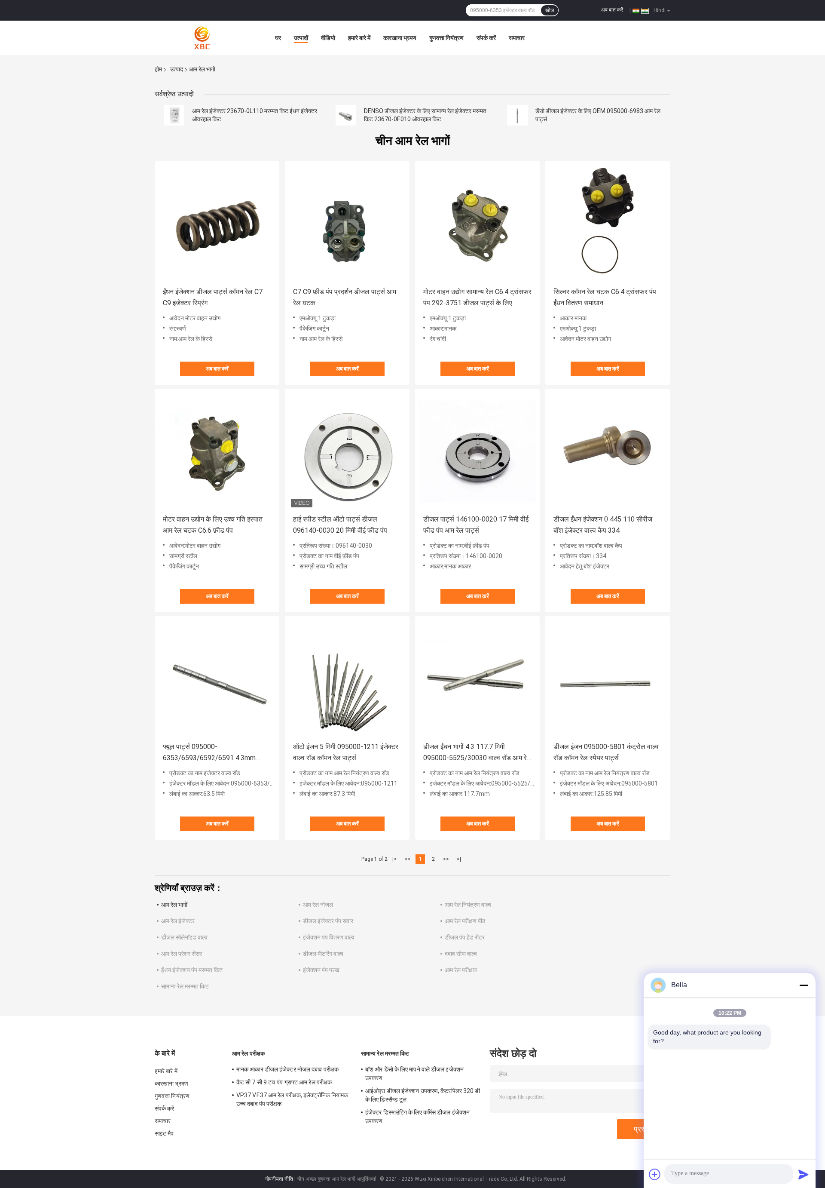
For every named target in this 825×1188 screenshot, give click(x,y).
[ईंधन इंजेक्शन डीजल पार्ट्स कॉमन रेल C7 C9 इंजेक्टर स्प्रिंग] (217, 223)
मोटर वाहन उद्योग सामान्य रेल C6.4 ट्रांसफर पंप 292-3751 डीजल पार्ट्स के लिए (477, 297)
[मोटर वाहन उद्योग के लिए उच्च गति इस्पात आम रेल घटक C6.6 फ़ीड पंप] (217, 451)
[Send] (803, 1174)
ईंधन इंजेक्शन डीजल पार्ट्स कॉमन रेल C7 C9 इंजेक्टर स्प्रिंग (213, 297)
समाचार (517, 37)
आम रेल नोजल (318, 904)
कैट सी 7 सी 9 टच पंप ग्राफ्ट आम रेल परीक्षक (284, 1082)
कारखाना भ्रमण (399, 37)
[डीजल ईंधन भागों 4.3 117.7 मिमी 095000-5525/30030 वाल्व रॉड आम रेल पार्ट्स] (477, 678)
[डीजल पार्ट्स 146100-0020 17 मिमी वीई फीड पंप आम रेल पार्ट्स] (477, 451)
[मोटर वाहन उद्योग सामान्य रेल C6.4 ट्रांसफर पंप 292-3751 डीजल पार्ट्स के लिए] (477, 223)
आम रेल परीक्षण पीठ (465, 921)
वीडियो (328, 37)
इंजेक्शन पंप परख (321, 970)
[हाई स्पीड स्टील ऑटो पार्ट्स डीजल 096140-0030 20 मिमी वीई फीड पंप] (347, 451)
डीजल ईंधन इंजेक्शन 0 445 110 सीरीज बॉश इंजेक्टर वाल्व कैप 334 (602, 524)
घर (278, 37)
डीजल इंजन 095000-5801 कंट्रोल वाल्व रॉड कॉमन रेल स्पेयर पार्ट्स (606, 752)
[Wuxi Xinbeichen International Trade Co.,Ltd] (202, 38)
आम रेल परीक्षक (461, 970)
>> (446, 859)
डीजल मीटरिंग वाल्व (323, 953)
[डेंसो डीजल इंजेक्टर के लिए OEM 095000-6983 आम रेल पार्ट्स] (517, 115)
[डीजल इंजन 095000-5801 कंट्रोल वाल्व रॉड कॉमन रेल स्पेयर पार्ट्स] (607, 678)
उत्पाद (176, 69)
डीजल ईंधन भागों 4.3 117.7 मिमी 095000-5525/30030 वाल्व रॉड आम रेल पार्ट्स (477, 753)
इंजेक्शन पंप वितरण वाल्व (328, 937)
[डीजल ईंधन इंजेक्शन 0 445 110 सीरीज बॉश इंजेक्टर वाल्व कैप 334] (607, 451)
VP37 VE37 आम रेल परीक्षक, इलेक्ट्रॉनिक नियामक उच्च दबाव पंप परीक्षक (292, 1099)
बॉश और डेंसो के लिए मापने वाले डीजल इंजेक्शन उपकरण (414, 1073)
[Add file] (655, 1174)
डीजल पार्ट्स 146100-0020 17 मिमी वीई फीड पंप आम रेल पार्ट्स (476, 524)
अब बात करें (612, 10)
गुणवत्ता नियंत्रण (446, 37)
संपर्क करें (486, 37)
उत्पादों (301, 37)
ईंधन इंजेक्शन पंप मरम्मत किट (192, 970)
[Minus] (803, 985)
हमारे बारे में (359, 37)
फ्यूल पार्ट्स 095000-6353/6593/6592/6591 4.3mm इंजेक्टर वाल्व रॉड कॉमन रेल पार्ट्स (209, 753)
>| (459, 859)
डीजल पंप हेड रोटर (465, 937)
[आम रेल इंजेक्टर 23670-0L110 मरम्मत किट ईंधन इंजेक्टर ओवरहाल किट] (174, 115)
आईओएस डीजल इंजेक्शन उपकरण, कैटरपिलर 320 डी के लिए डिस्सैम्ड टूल (422, 1095)
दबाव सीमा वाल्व (461, 953)
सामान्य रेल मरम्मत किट (185, 986)
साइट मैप (164, 1133)
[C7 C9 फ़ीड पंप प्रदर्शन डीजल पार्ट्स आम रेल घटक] (347, 223)
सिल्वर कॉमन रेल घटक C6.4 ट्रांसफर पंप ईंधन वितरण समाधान (604, 297)
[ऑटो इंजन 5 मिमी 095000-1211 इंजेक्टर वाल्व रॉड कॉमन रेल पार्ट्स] (347, 678)
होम (158, 69)
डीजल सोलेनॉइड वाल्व (184, 937)
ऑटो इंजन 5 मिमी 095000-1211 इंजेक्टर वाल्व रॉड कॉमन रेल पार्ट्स (345, 752)
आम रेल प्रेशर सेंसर (181, 953)
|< (394, 859)
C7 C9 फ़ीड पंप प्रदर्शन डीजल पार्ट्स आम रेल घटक (344, 297)
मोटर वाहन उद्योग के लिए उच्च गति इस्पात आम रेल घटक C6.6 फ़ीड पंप (213, 524)
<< (407, 859)
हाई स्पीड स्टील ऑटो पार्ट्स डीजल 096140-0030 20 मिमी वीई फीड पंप (340, 524)
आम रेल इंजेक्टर (178, 921)
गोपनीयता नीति (279, 1179)
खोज (549, 10)
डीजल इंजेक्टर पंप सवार (328, 921)
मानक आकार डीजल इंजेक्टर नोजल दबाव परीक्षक (287, 1069)
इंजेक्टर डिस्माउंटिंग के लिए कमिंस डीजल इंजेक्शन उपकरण (417, 1116)
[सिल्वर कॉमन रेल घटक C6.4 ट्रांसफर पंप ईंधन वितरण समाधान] (607, 223)
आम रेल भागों (174, 904)
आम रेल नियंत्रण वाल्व (468, 904)
